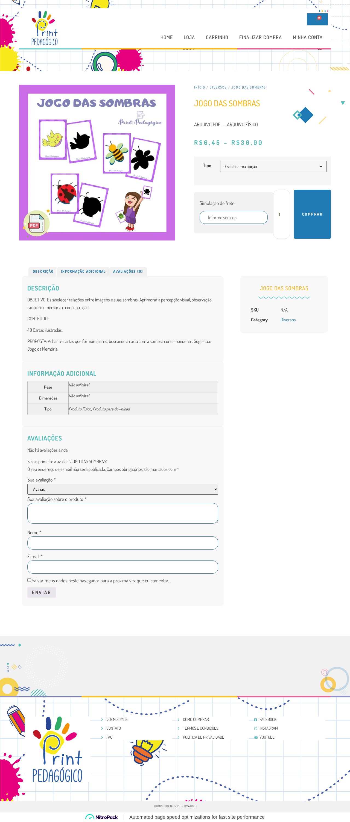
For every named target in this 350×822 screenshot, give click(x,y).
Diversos (218, 87)
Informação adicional (83, 271)
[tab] (43, 272)
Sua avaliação (41, 480)
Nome (34, 532)
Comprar (312, 214)
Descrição (43, 271)
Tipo (207, 165)
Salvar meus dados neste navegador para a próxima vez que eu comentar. (100, 580)
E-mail (35, 556)
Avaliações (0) (128, 271)
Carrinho (217, 37)
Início (199, 87)
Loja (189, 37)
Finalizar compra (260, 37)
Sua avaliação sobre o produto (56, 499)
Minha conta (308, 37)
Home (167, 37)
